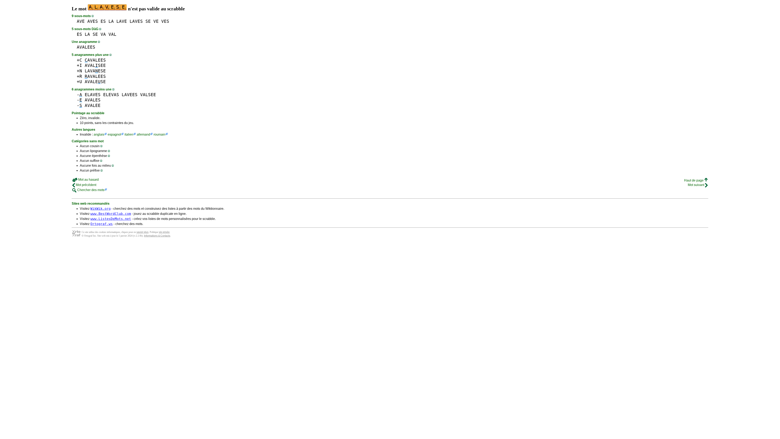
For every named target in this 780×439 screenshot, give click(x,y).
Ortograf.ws (101, 224)
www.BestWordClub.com (110, 214)
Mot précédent (85, 185)
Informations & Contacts (157, 235)
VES (165, 21)
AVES (92, 21)
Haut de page (694, 180)
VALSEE (148, 94)
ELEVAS (111, 94)
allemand (143, 134)
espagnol (114, 134)
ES (103, 21)
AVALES (93, 99)
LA (111, 21)
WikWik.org (100, 209)
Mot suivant (696, 185)
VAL (112, 34)
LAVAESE (95, 70)
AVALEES (86, 47)
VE (156, 21)
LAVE (121, 21)
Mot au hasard (88, 179)
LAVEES (130, 94)
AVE (81, 21)
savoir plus (142, 232)
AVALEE (93, 105)
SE (148, 21)
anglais (99, 134)
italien (129, 134)
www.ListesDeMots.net (110, 219)
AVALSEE (95, 65)
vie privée (164, 232)
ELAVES (93, 94)
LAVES (136, 21)
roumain (159, 134)
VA (103, 34)
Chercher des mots (90, 190)
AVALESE (95, 81)
